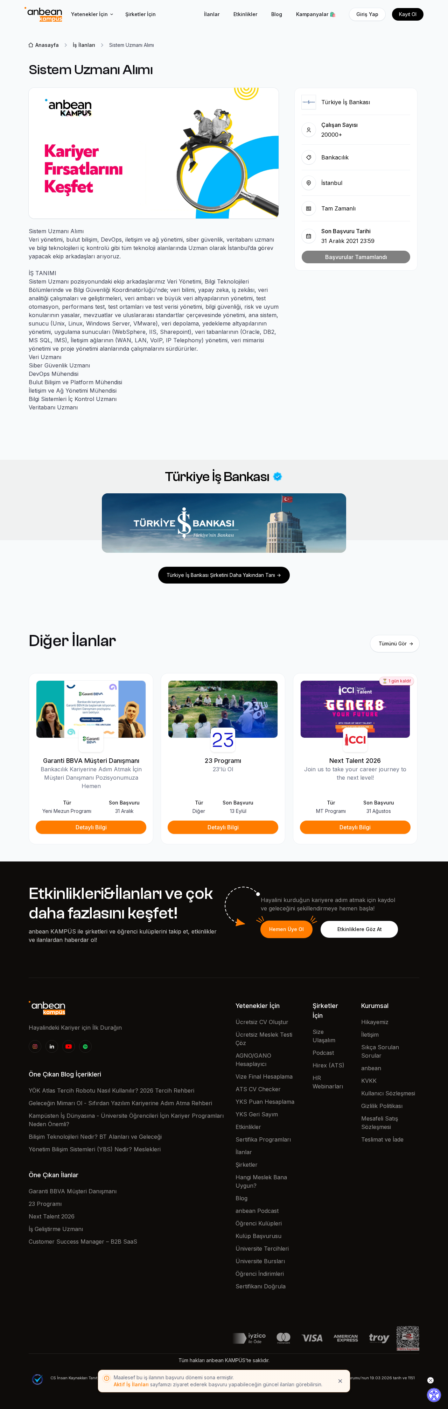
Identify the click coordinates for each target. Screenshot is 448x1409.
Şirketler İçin (140, 14)
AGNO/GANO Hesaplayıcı (253, 1059)
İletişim (370, 1034)
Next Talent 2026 (52, 1216)
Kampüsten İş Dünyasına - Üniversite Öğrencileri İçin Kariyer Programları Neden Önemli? (126, 1120)
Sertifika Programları (263, 1139)
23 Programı (45, 1203)
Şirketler (247, 1164)
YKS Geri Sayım (257, 1114)
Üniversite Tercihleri (262, 1248)
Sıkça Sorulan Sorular (380, 1051)
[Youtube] (68, 1046)
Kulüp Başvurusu (258, 1235)
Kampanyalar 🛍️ (316, 14)
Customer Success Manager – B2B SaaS (83, 1241)
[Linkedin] (52, 1046)
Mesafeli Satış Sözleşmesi (379, 1122)
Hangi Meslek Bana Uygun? (261, 1181)
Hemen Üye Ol (286, 929)
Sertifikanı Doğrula (261, 1286)
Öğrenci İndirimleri (260, 1273)
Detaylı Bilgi (91, 827)
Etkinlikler (245, 14)
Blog (276, 14)
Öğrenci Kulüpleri (259, 1223)
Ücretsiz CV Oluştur (262, 1021)
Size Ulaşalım (324, 1036)
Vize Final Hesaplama (264, 1076)
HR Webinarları (328, 1082)
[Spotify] (85, 1046)
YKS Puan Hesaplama (265, 1101)
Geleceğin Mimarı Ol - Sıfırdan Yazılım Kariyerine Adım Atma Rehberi (120, 1103)
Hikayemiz (374, 1021)
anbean (371, 1068)
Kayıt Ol (407, 14)
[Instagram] (35, 1046)
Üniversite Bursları (260, 1261)
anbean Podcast (257, 1210)
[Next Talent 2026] (355, 708)
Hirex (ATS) (328, 1065)
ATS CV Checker (258, 1089)
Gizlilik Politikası (381, 1105)
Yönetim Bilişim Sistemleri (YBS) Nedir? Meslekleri (95, 1149)
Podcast (323, 1052)
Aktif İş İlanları (131, 1384)
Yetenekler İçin (89, 14)
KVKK (369, 1080)
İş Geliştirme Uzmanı (56, 1228)
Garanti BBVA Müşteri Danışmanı (73, 1191)
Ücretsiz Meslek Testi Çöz (264, 1038)
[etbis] (408, 1337)
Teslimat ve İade (382, 1139)
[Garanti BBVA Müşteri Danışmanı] (91, 708)
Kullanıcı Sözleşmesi (388, 1093)
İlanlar (211, 14)
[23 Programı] (223, 708)
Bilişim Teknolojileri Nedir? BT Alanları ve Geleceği (95, 1136)
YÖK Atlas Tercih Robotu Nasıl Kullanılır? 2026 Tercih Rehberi (111, 1090)
